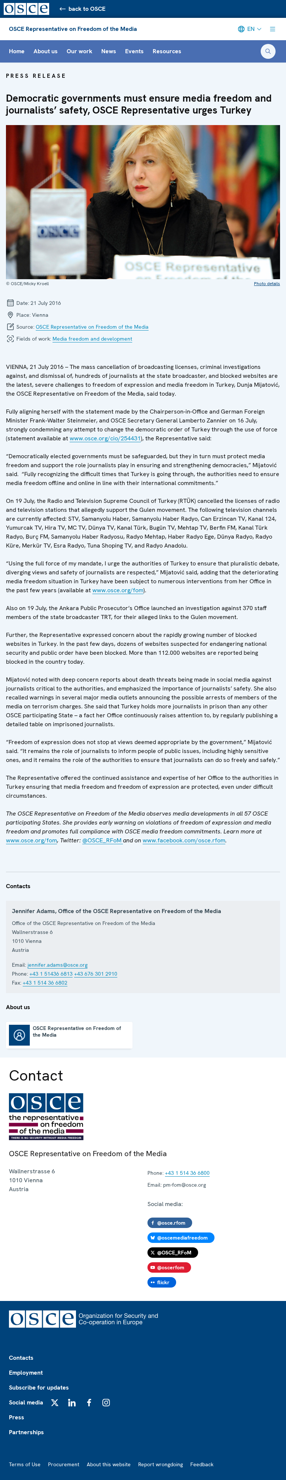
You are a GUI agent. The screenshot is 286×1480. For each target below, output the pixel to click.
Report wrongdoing (160, 1464)
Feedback (201, 1464)
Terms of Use (25, 1464)
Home (17, 51)
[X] (54, 1402)
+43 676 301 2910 (95, 973)
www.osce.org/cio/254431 (105, 438)
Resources (167, 51)
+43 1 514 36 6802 (45, 982)
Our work (79, 51)
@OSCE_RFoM (102, 840)
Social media (26, 1402)
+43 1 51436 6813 (51, 973)
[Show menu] (272, 29)
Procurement (63, 1464)
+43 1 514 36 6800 (187, 1173)
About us (46, 51)
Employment (26, 1373)
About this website (109, 1464)
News (108, 51)
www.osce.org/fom (117, 590)
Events (134, 51)
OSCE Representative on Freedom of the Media (73, 29)
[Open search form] (268, 51)
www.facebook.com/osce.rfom (184, 840)
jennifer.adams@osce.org (58, 964)
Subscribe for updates (39, 1387)
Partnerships (26, 1432)
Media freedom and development (92, 338)
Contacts (21, 1358)
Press (16, 1417)
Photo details (267, 284)
